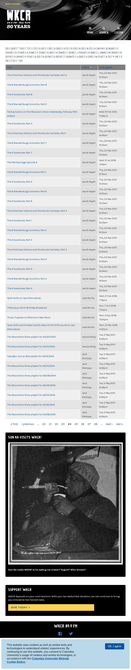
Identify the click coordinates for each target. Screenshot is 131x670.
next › (109, 424)
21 (50, 424)
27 (89, 424)
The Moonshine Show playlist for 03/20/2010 (31, 336)
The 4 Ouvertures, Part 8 (19, 94)
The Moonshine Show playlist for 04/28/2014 (31, 414)
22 (56, 424)
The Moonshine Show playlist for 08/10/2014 (31, 395)
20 (44, 424)
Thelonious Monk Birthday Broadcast (27, 307)
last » (119, 424)
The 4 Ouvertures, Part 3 (19, 123)
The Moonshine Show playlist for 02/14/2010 (31, 346)
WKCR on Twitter (71, 633)
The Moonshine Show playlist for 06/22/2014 (31, 385)
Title (9, 67)
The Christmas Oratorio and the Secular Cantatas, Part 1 (36, 133)
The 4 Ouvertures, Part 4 (19, 288)
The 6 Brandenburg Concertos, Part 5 (27, 230)
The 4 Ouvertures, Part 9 (19, 269)
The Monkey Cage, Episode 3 (22, 162)
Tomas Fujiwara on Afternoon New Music (29, 317)
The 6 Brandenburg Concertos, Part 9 (27, 259)
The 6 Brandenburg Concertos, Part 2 (27, 104)
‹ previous (27, 424)
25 (76, 424)
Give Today (19, 607)
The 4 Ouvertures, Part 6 (19, 201)
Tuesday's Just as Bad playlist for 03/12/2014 (30, 356)
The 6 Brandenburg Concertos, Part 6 (27, 191)
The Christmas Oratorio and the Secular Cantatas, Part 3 (37, 249)
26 (82, 424)
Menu (90, 32)
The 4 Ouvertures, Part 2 (19, 181)
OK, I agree (114, 646)
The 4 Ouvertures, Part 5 (19, 239)
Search (103, 32)
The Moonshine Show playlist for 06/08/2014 (31, 375)
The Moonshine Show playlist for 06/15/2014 (31, 366)
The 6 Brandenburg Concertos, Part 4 (27, 278)
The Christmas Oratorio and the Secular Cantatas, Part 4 (37, 210)
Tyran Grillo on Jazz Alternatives (24, 298)
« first (14, 424)
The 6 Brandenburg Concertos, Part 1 (26, 172)
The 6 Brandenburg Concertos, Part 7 (27, 143)
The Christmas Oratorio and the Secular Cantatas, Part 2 (37, 75)
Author (86, 67)
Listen (118, 32)
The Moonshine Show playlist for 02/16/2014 (31, 404)
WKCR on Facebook (60, 633)
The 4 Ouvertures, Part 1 (19, 220)
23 (62, 424)
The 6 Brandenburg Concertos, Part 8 (27, 84)
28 (95, 424)
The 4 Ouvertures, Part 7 (19, 152)
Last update (105, 67)
